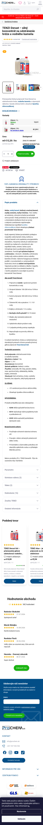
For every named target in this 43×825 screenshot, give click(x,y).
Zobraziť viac (21, 668)
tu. (29, 806)
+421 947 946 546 (13, 746)
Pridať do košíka (23, 154)
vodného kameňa (24, 101)
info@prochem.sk (13, 741)
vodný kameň (14, 210)
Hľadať (38, 9)
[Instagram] (10, 752)
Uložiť (6, 167)
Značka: (6, 45)
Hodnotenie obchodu (21, 599)
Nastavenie (21, 811)
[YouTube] (16, 752)
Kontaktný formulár (14, 760)
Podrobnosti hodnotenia (29, 39)
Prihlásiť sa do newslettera (14, 715)
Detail (14, 581)
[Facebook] (4, 752)
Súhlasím (21, 819)
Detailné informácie (9, 111)
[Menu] (40, 3)
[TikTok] (22, 752)
